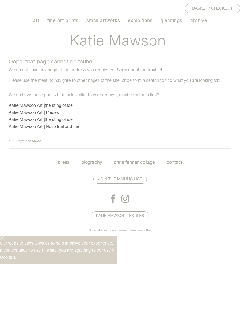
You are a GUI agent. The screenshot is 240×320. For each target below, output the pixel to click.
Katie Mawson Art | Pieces (34, 113)
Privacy (112, 230)
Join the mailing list (120, 179)
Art (36, 20)
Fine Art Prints (63, 20)
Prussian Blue (144, 230)
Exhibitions (140, 20)
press (64, 162)
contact (174, 162)
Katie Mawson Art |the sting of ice (41, 106)
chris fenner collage (134, 162)
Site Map (122, 230)
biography (91, 162)
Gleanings (171, 20)
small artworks (103, 20)
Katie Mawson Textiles (120, 216)
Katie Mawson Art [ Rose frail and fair (44, 127)
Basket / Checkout (212, 9)
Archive (198, 20)
